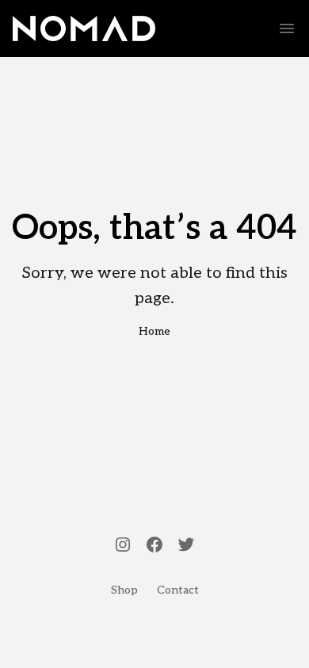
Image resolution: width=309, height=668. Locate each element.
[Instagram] (122, 546)
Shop (124, 590)
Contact (178, 590)
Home (154, 331)
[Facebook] (154, 546)
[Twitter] (186, 546)
